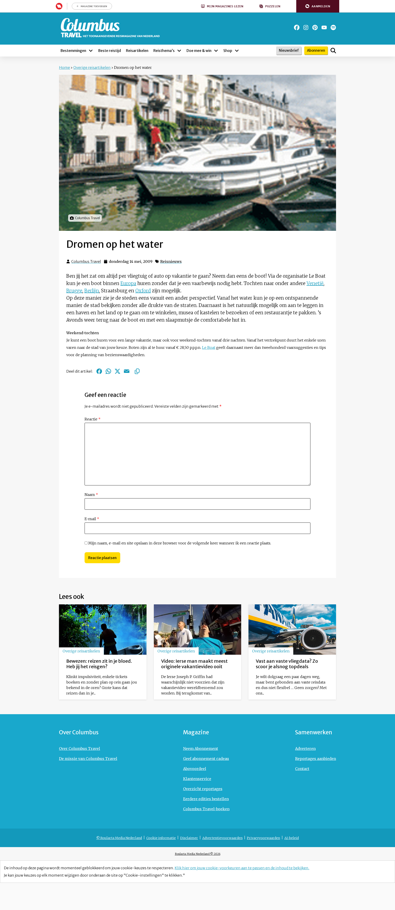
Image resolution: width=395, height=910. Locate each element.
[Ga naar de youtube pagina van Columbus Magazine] (324, 27)
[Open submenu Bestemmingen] (90, 51)
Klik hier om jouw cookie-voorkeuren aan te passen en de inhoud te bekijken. (242, 868)
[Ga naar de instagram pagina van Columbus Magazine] (306, 27)
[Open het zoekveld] (333, 50)
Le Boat (208, 347)
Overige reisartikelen (92, 67)
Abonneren (316, 50)
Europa (128, 283)
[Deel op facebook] (99, 371)
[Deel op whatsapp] (108, 371)
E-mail (92, 519)
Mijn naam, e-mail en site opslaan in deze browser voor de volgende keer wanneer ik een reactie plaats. (179, 543)
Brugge (74, 290)
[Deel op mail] (126, 371)
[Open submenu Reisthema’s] (179, 51)
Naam (91, 494)
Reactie (93, 419)
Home (64, 67)
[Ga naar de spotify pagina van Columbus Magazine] (333, 27)
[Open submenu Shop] (237, 51)
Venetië (315, 283)
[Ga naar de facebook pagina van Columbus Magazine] (296, 27)
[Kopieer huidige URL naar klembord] (137, 371)
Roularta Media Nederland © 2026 (197, 854)
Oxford (143, 290)
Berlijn (91, 290)
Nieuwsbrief (289, 50)
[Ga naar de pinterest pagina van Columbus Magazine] (315, 27)
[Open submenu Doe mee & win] (216, 51)
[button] (317, 6)
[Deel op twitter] (117, 371)
